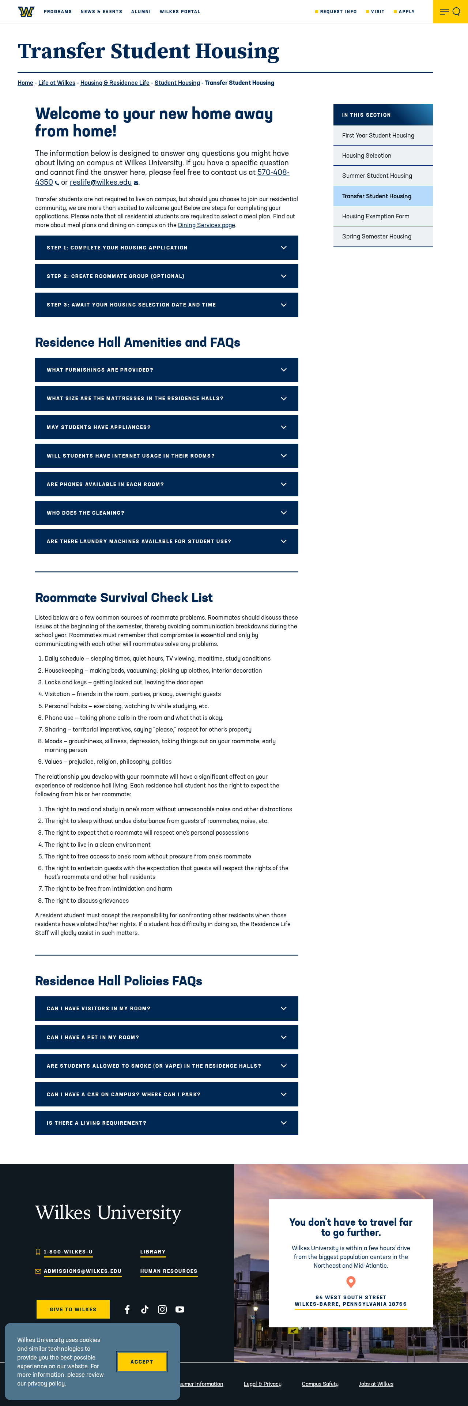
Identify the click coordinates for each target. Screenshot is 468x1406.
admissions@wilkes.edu (83, 1271)
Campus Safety (320, 1383)
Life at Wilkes (56, 82)
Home (25, 82)
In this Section (366, 115)
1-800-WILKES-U (68, 1251)
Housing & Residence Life (115, 82)
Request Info (338, 11)
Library (153, 1251)
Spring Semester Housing (376, 236)
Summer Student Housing (377, 175)
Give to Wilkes (73, 1309)
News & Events (101, 11)
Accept (142, 1361)
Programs (58, 11)
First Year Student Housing (378, 135)
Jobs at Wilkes (376, 1383)
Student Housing (177, 82)
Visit (378, 11)
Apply (407, 11)
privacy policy (46, 1383)
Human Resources (169, 1271)
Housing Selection (367, 155)
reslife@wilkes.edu (104, 182)
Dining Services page (206, 225)
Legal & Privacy (263, 1383)
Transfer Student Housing (376, 196)
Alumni (141, 11)
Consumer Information (196, 1383)
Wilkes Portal (180, 11)
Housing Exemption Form (376, 216)
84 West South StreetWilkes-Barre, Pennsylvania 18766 (351, 1300)
